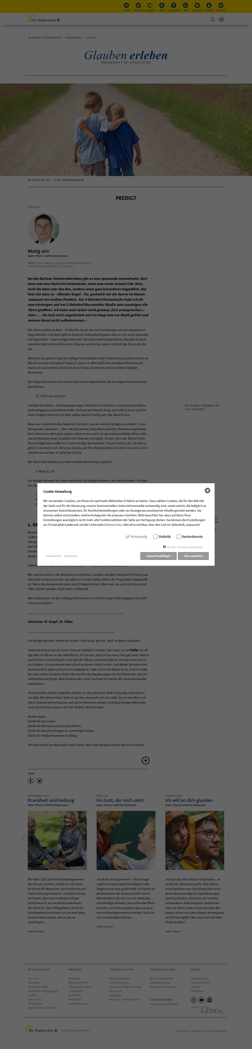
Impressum (71, 556)
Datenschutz (113, 524)
